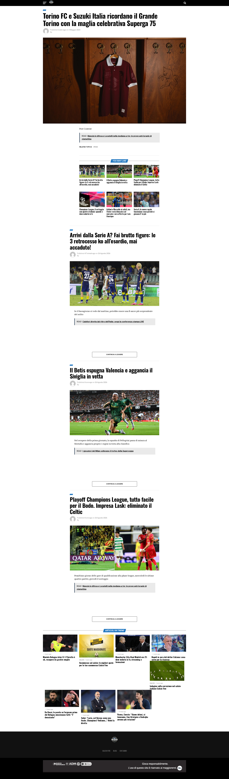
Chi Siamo (123, 751)
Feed (96, 147)
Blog (115, 751)
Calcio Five (106, 751)
